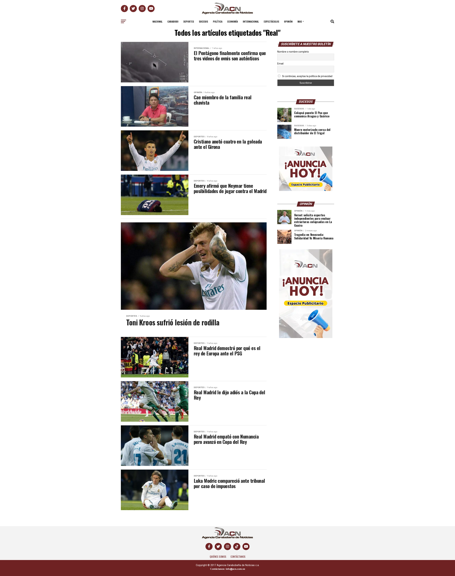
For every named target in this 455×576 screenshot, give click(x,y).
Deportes (188, 21)
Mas (300, 21)
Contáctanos (238, 556)
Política (217, 21)
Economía (232, 21)
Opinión (288, 21)
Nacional (157, 21)
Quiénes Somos (218, 556)
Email (280, 63)
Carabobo (172, 21)
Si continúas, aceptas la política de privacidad (307, 76)
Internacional (251, 21)
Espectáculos (271, 21)
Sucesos (203, 21)
